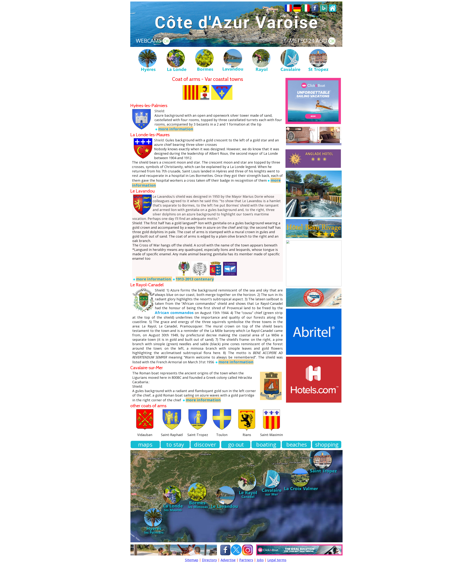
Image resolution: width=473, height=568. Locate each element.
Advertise (228, 560)
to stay (175, 444)
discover (205, 444)
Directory (209, 560)
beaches (296, 444)
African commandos (174, 312)
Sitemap (191, 560)
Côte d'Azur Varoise (237, 22)
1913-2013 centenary (195, 279)
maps (145, 444)
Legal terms (276, 560)
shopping (326, 444)
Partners (246, 560)
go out (236, 444)
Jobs (260, 560)
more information (175, 128)
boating (266, 444)
